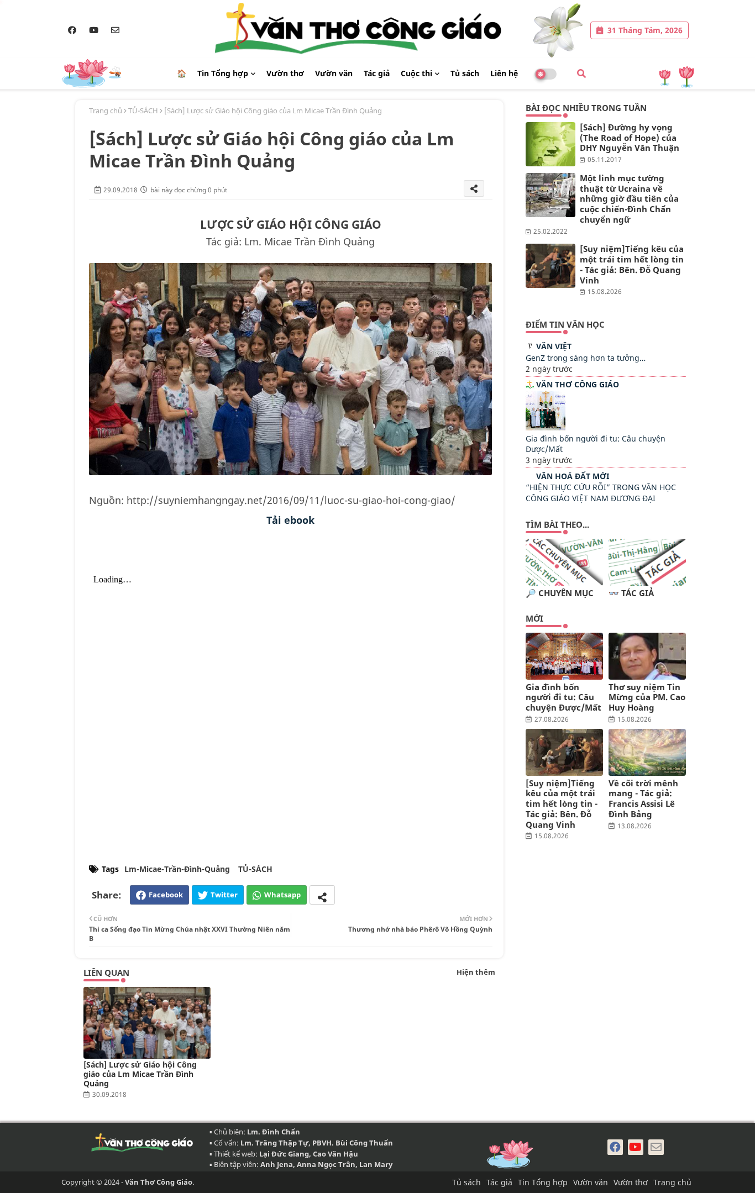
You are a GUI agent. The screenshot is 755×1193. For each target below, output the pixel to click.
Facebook (166, 895)
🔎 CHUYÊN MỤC (560, 593)
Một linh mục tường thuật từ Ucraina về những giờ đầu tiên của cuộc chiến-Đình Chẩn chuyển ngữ (629, 199)
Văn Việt (554, 346)
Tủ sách (464, 73)
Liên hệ (504, 73)
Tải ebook (290, 520)
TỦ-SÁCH (143, 110)
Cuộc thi (416, 73)
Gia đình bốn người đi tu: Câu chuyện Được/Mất (563, 697)
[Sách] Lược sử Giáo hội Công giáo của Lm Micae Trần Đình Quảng (140, 1074)
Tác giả (377, 73)
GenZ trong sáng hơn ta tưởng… (586, 358)
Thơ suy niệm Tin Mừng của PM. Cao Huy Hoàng (647, 697)
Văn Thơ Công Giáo (577, 384)
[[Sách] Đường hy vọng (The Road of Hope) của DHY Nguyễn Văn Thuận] (550, 144)
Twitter (224, 895)
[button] (581, 73)
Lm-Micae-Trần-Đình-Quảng (177, 869)
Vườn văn (334, 73)
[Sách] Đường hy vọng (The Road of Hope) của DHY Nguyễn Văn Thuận (629, 137)
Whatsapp (282, 895)
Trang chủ (105, 110)
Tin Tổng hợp (222, 73)
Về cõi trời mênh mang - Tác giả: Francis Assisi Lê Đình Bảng (643, 798)
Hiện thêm (476, 972)
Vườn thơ (285, 73)
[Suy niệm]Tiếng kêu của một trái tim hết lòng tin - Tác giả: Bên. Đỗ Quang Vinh (632, 264)
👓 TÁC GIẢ (631, 593)
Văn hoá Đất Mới (572, 476)
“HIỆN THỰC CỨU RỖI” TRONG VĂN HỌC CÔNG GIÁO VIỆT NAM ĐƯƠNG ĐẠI (601, 492)
